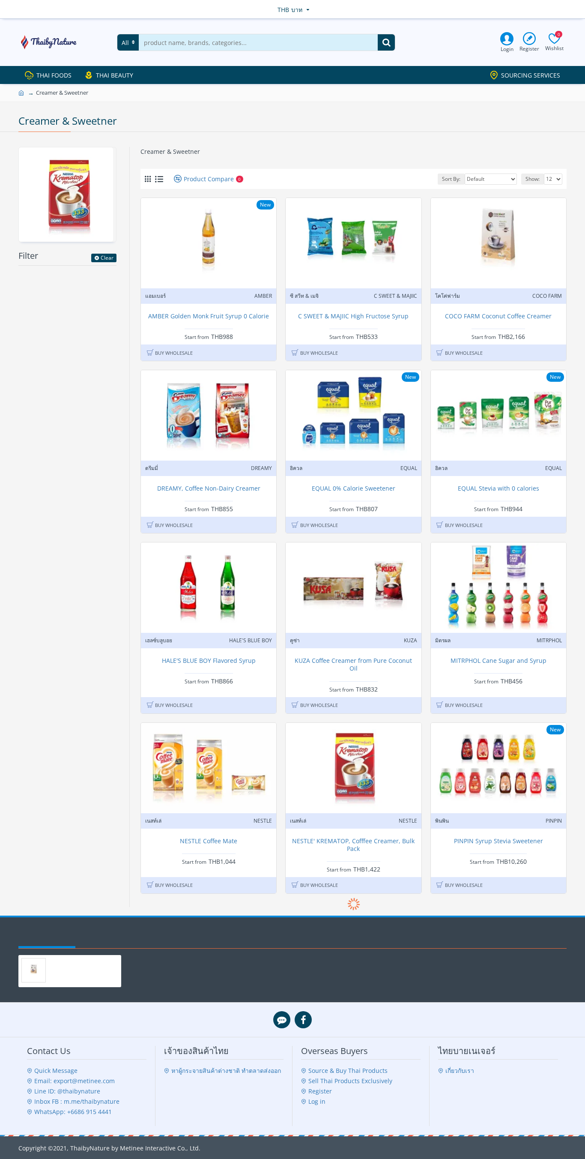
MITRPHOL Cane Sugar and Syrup (498, 661)
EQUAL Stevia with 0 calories (498, 488)
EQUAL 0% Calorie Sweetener (353, 488)
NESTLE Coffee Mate (208, 841)
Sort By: (451, 179)
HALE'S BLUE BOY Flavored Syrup (209, 661)
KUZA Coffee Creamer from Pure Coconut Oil (353, 664)
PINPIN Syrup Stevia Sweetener (498, 841)
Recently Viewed (47, 938)
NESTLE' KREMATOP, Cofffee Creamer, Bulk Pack (353, 845)
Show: (532, 179)
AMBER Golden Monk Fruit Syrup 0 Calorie (208, 316)
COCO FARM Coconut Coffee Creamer (498, 316)
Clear (107, 257)
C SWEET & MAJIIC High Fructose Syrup (353, 316)
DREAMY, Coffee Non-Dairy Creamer (208, 488)
